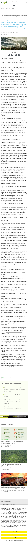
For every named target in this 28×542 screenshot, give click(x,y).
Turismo (3, 462)
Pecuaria (3, 49)
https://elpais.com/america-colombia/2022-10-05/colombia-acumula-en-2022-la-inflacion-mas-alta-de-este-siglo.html (14, 341)
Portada (2, 8)
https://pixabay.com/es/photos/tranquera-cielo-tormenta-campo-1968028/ (12, 366)
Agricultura (4, 439)
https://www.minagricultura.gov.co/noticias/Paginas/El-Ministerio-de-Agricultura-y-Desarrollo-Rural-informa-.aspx (14, 323)
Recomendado (16, 378)
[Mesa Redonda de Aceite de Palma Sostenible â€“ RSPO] (14, 433)
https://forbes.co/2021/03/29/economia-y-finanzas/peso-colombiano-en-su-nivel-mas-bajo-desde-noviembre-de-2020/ (13, 289)
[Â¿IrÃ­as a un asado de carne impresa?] (14, 479)
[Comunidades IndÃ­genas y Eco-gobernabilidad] (14, 456)
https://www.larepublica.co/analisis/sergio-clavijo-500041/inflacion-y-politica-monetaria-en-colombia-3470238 (13, 350)
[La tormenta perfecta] (14, 43)
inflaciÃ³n (10, 378)
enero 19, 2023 (6, 34)
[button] (27, 2)
